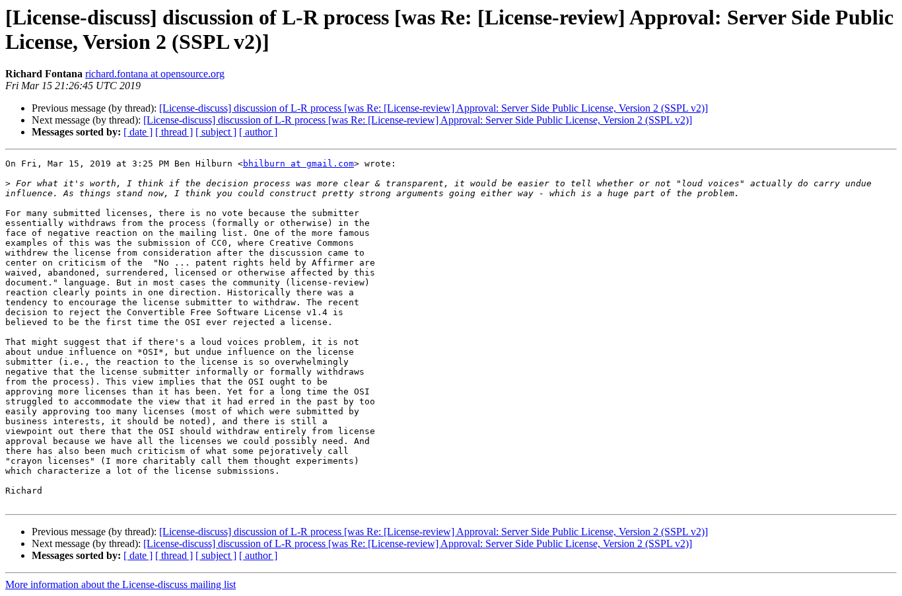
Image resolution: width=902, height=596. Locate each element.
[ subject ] (215, 131)
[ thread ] (174, 131)
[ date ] (138, 131)
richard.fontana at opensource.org (155, 73)
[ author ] (258, 131)
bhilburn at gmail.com (298, 163)
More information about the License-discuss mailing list (120, 584)
